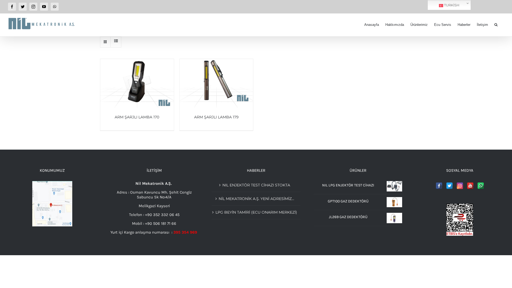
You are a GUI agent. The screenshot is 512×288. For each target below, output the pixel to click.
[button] (496, 25)
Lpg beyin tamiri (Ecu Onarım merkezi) (256, 212)
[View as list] (116, 41)
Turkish (451, 5)
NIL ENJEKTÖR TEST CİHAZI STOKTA (256, 185)
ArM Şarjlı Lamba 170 (137, 117)
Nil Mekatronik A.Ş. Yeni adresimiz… (256, 198)
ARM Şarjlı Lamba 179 (216, 117)
